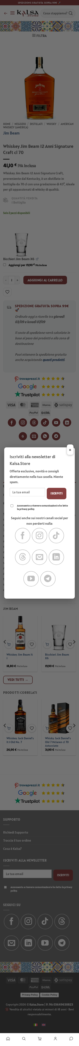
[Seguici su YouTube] (31, 579)
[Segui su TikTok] (56, 535)
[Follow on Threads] (22, 557)
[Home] (8, 1038)
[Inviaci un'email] (39, 557)
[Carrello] (39, 1038)
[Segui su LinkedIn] (56, 557)
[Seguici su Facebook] (22, 535)
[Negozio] (24, 1038)
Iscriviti (57, 493)
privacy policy (26, 509)
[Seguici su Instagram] (39, 535)
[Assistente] (71, 1038)
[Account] (55, 1038)
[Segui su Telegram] (48, 579)
